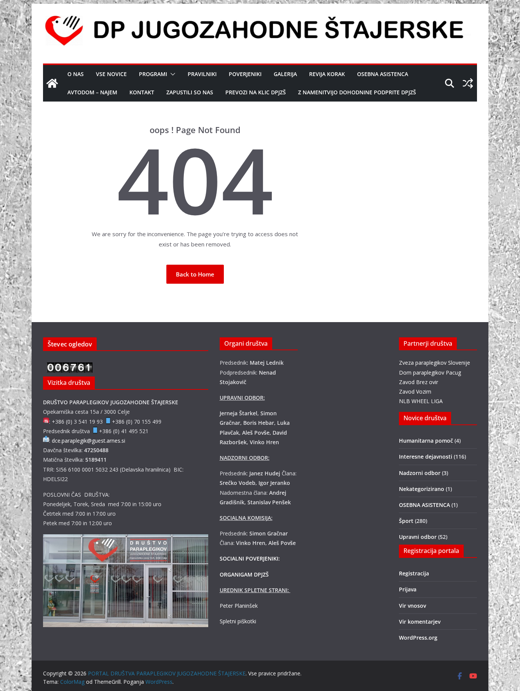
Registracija (414, 573)
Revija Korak (327, 74)
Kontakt (141, 92)
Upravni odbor (418, 536)
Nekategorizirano (421, 488)
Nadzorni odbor (419, 473)
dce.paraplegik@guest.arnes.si (88, 440)
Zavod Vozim (415, 391)
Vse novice (111, 74)
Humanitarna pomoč (426, 440)
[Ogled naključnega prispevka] (468, 83)
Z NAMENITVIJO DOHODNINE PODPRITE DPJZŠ (357, 92)
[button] (171, 74)
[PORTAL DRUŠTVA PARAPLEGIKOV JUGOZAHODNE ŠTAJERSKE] (52, 83)
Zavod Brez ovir (418, 382)
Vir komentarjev (419, 621)
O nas (75, 74)
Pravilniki (202, 74)
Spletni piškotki (238, 621)
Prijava (407, 589)
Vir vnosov (412, 605)
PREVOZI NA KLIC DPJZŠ (255, 92)
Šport (406, 520)
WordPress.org (418, 637)
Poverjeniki (245, 74)
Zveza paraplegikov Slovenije (434, 362)
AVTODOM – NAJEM (92, 92)
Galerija (285, 74)
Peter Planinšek (239, 605)
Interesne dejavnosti (425, 456)
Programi (153, 74)
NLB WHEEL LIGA (421, 401)
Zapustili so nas (189, 92)
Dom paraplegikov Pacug (430, 372)
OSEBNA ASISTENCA (382, 74)
